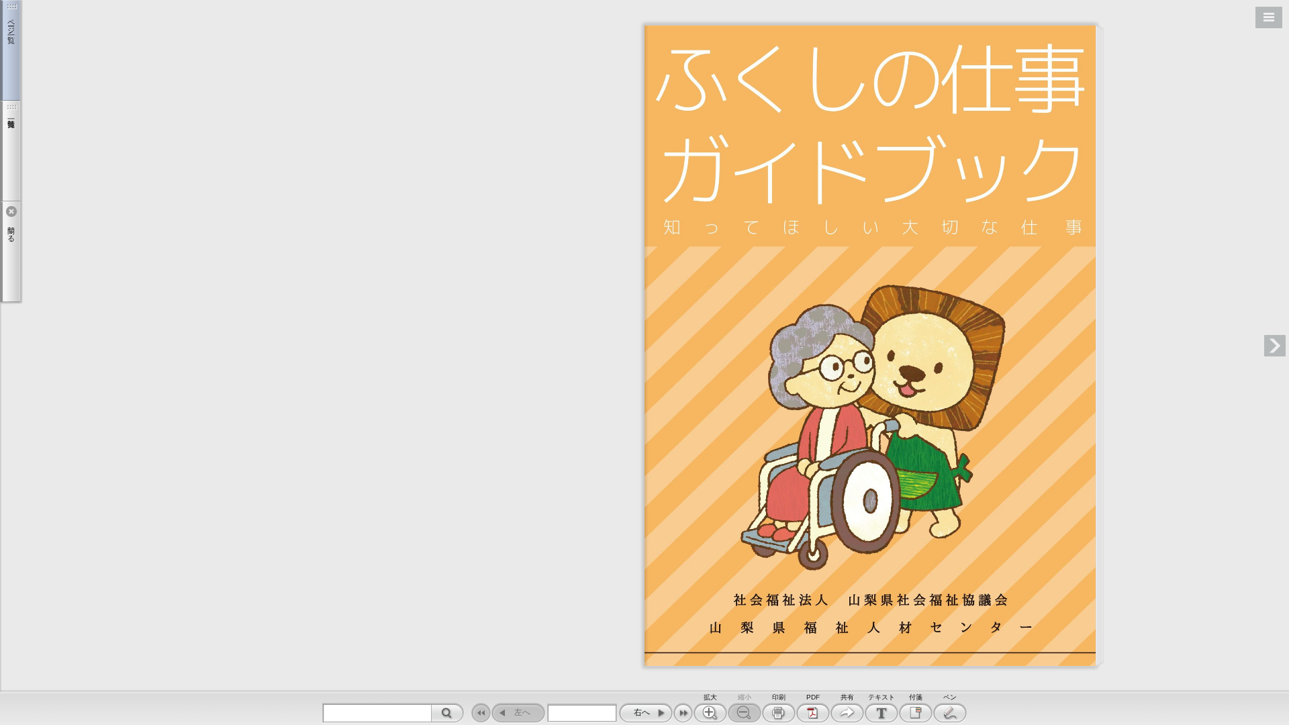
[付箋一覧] (10, 151)
